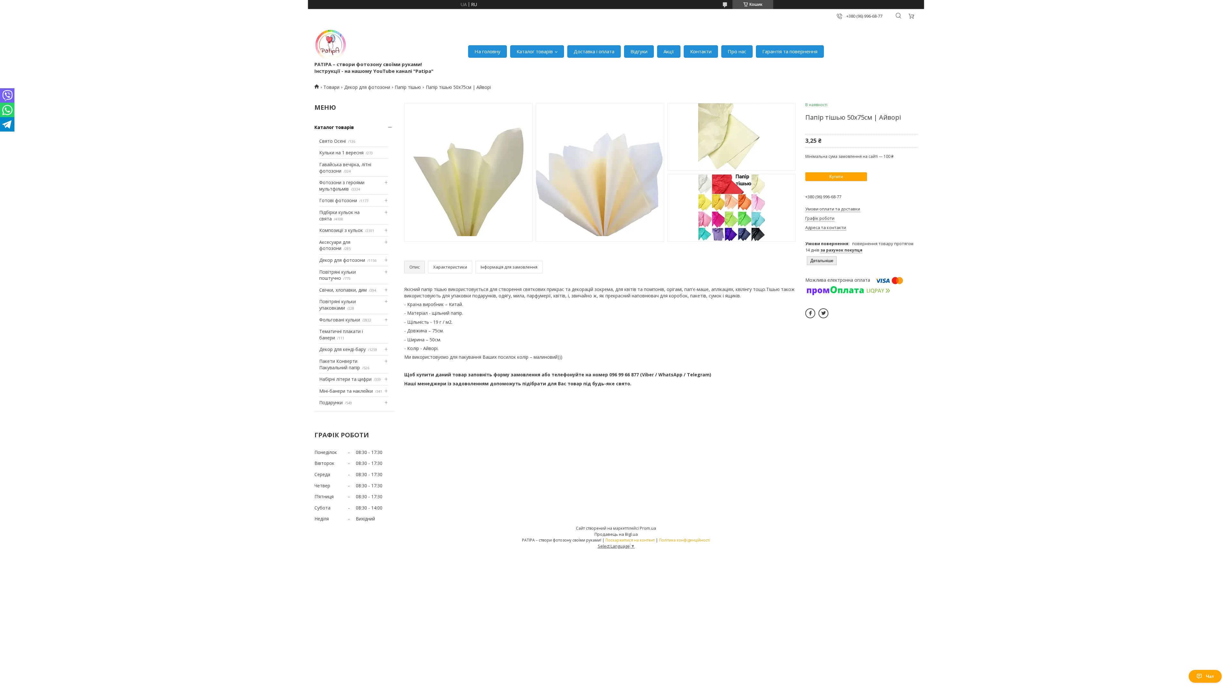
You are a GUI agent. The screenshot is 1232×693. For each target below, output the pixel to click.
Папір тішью (408, 87)
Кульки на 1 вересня (341, 153)
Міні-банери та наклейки (346, 391)
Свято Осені (332, 141)
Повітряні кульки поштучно (337, 275)
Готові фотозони (338, 200)
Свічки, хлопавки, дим (343, 290)
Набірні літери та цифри (345, 379)
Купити (836, 176)
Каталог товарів (535, 51)
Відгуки (638, 51)
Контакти (701, 51)
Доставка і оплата (594, 51)
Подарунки (331, 402)
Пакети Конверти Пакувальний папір (339, 364)
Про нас (737, 51)
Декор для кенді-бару (342, 349)
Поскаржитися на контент (630, 540)
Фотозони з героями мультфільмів (341, 185)
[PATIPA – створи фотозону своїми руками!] (330, 45)
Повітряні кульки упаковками (337, 304)
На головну (488, 51)
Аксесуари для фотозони (334, 245)
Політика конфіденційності (684, 540)
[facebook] (810, 313)
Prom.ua (648, 528)
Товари (331, 87)
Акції (668, 51)
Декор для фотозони (367, 87)
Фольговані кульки (339, 320)
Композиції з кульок (341, 230)
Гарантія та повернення (789, 51)
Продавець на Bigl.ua (616, 534)
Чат (1210, 676)
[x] (823, 313)
